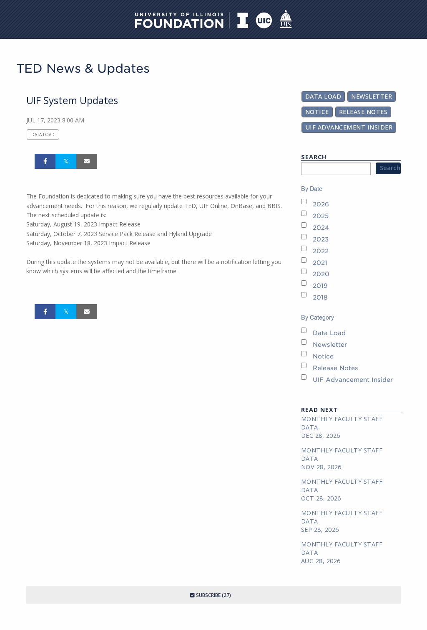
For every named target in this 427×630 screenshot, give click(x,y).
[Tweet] (65, 161)
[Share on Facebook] (45, 161)
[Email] (86, 161)
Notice (317, 112)
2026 (321, 204)
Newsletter (371, 96)
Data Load (43, 134)
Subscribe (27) (213, 595)
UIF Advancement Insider (349, 127)
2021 (320, 262)
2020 (321, 273)
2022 (321, 250)
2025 (321, 215)
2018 (320, 297)
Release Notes (363, 112)
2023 (321, 239)
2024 (321, 227)
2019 (320, 285)
